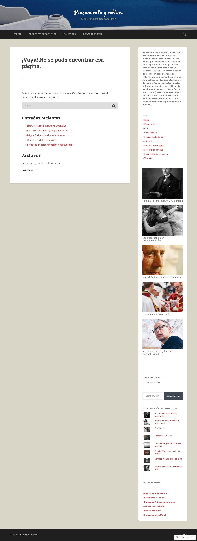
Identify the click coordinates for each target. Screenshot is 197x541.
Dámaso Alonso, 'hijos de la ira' (168, 459)
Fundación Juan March (155, 515)
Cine (146, 128)
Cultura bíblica (150, 133)
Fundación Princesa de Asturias (159, 502)
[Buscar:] (70, 105)
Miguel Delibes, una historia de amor (46, 135)
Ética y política (150, 124)
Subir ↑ (183, 535)
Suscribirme (173, 395)
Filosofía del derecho (153, 150)
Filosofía (148, 141)
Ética (146, 120)
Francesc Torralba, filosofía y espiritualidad (49, 144)
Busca (184, 34)
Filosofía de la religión (154, 145)
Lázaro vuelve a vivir (163, 436)
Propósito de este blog (43, 34)
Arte (146, 115)
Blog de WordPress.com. (24, 535)
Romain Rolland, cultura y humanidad (46, 125)
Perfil (17, 34)
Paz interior (160, 428)
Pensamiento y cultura (98, 12)
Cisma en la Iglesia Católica (41, 140)
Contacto (70, 34)
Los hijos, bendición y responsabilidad (47, 130)
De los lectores (92, 34)
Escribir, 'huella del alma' (154, 137)
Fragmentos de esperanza (156, 154)
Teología (148, 158)
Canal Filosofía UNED (154, 506)
